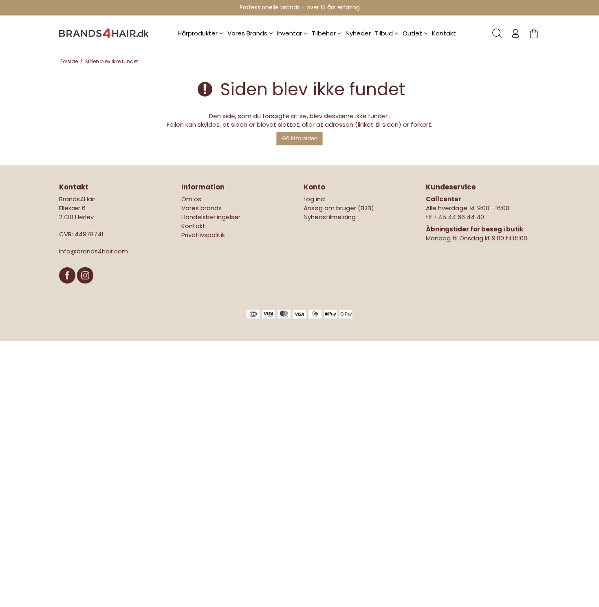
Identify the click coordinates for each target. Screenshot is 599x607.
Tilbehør (324, 33)
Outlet (413, 33)
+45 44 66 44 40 (459, 217)
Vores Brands (248, 33)
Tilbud (384, 33)
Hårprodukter (198, 33)
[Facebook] (68, 287)
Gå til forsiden (299, 138)
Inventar (290, 33)
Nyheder (358, 33)
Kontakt (444, 33)
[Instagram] (85, 287)
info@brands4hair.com (93, 251)
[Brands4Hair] (104, 33)
